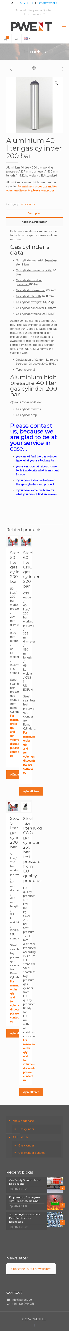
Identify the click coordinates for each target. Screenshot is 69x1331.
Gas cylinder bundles (31, 1152)
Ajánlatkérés (18, 774)
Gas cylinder (27, 204)
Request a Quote (40, 10)
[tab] (34, 213)
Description (34, 213)
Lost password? (34, 14)
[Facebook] (35, 1325)
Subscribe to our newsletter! (31, 1269)
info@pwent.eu (49, 3)
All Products (20, 1137)
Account (21, 10)
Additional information (34, 221)
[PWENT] (34, 26)
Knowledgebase (23, 1121)
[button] (56, 83)
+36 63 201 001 (23, 3)
